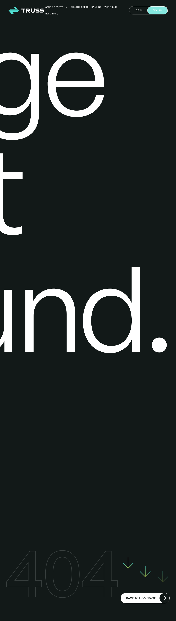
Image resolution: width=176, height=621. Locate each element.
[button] (56, 7)
